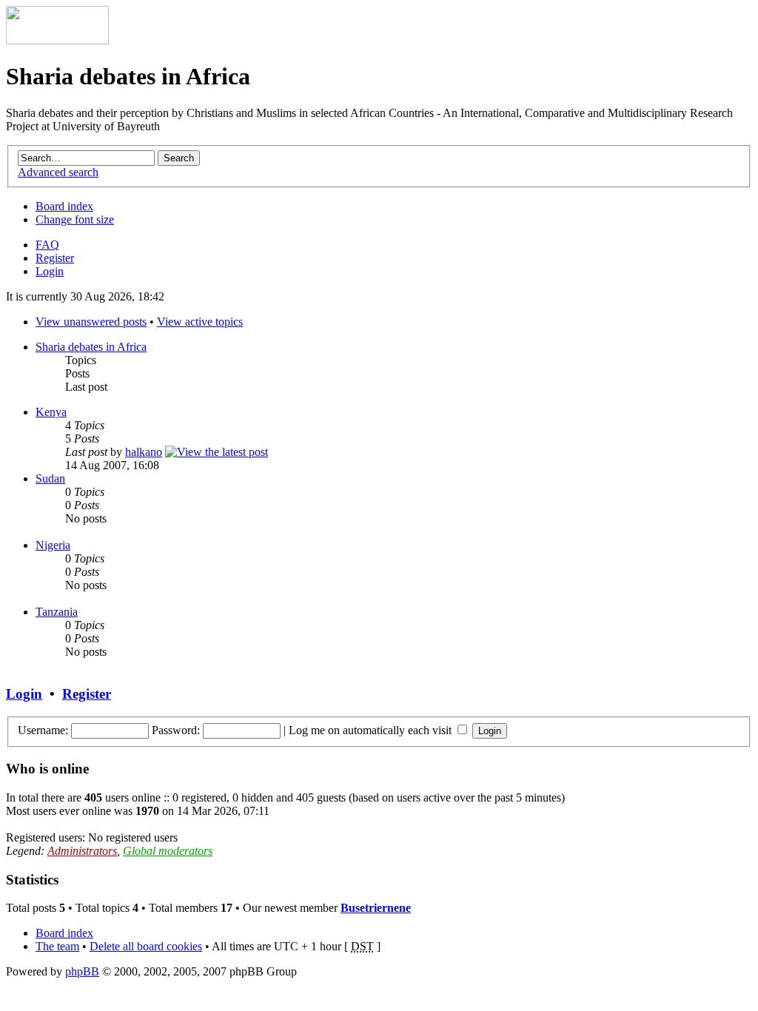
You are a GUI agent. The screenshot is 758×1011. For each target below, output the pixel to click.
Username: (43, 730)
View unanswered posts (91, 321)
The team (57, 946)
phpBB (82, 971)
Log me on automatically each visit (372, 730)
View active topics (200, 321)
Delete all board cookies (146, 946)
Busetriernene (376, 907)
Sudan (50, 478)
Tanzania (57, 611)
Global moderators (167, 850)
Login (50, 271)
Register (55, 258)
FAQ (47, 244)
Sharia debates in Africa (91, 346)
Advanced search (58, 172)
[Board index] (57, 40)
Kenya (51, 412)
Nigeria (53, 545)
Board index (64, 206)
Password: (176, 730)
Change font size (75, 219)
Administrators (82, 850)
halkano (143, 452)
